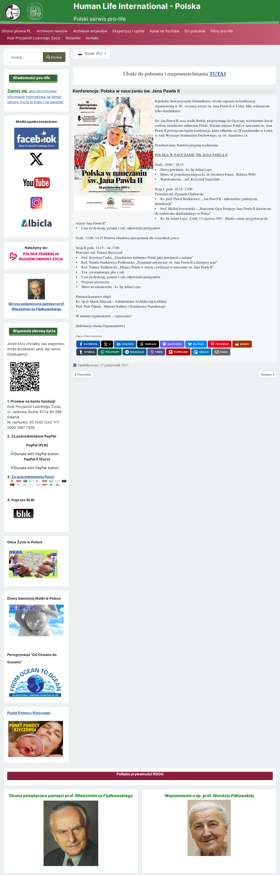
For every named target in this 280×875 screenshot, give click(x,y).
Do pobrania (195, 31)
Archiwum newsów (52, 31)
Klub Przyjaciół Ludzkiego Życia (33, 38)
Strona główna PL (16, 31)
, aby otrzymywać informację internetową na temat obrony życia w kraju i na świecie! (35, 96)
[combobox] (25, 57)
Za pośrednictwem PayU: (32, 477)
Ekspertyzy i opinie (128, 31)
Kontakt (92, 38)
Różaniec (73, 38)
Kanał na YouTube (164, 31)
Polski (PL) (94, 53)
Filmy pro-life (222, 31)
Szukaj (56, 57)
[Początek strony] (271, 863)
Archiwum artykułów (90, 31)
